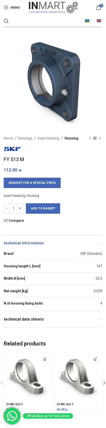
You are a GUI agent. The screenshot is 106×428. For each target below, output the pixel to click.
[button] (45, 359)
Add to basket (43, 208)
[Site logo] (53, 7)
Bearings (25, 138)
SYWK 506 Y (65, 404)
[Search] (6, 21)
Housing (71, 138)
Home (8, 138)
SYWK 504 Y (14, 404)
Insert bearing (48, 138)
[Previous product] (90, 138)
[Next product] (99, 138)
